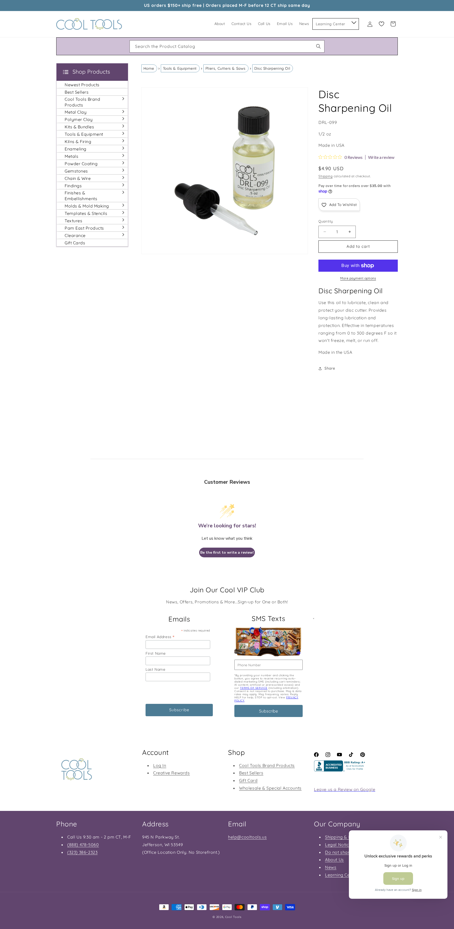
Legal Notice (338, 844)
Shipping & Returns (344, 837)
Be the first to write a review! (227, 552)
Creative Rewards (171, 772)
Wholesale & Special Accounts (270, 788)
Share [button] (329, 368)
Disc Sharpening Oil (272, 68)
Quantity (325, 221)
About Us (334, 859)
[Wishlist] (381, 24)
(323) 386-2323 (82, 852)
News (330, 867)
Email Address (160, 636)
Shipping (325, 176)
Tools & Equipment (180, 68)
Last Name (155, 669)
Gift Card (248, 780)
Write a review (381, 157)
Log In (159, 765)
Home (148, 68)
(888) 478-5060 (83, 844)
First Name (156, 653)
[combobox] (227, 46)
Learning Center (341, 874)
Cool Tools (233, 917)
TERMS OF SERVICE (253, 688)
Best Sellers (251, 772)
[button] (353, 21)
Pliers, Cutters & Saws (225, 68)
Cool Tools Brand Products (267, 765)
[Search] (318, 46)
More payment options (358, 278)
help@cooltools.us (247, 837)
